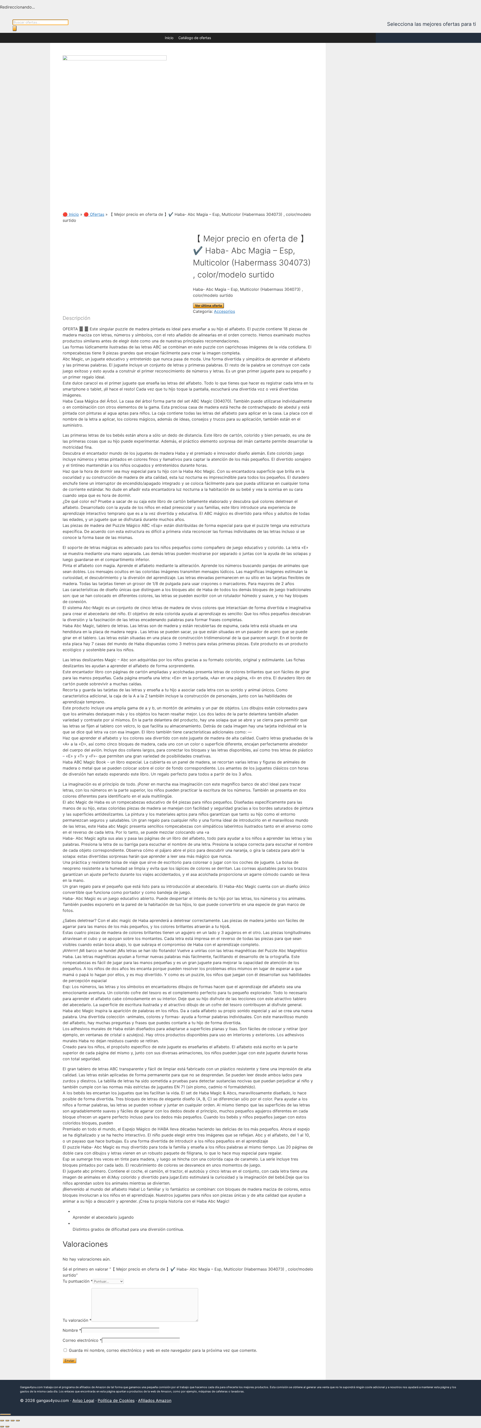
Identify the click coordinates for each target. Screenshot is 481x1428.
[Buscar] (15, 28)
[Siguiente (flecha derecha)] (7, 1426)
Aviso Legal (83, 1400)
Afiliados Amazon (154, 1400)
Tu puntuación (78, 1281)
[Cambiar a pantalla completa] (7, 1420)
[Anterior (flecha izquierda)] (2, 1426)
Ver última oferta (208, 306)
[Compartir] (13, 1420)
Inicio (169, 38)
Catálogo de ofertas (194, 38)
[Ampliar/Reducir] (2, 1420)
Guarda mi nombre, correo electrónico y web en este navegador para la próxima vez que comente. (163, 1350)
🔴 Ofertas (94, 214)
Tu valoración (77, 1320)
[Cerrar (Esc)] (18, 1420)
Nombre (72, 1330)
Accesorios (224, 311)
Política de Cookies (116, 1400)
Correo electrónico (82, 1340)
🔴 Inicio (71, 214)
